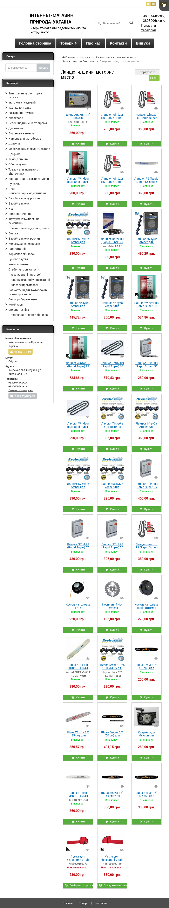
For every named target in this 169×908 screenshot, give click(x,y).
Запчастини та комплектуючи (28, 179)
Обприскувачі (17, 164)
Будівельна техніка (21, 133)
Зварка (13, 233)
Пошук (43, 67)
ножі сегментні (18, 264)
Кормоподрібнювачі (22, 254)
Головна (68, 903)
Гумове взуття (18, 259)
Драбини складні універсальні (29, 280)
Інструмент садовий (22, 102)
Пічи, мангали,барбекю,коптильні (27, 191)
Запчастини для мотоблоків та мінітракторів (27, 292)
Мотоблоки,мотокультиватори (29, 149)
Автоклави (15, 118)
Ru (148, 3)
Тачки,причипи (18, 159)
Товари (67, 43)
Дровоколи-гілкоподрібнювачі (29, 315)
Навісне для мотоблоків (24, 138)
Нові (153, 78)
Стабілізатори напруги (23, 269)
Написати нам (22, 351)
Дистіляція (15, 128)
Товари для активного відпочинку (23, 171)
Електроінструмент (21, 113)
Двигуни (14, 144)
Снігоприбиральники (22, 299)
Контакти (118, 43)
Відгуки (143, 43)
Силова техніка (18, 310)
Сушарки (14, 184)
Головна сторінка (35, 43)
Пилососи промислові (23, 285)
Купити (79, 143)
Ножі (11, 209)
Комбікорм (15, 304)
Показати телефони (148, 27)
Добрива (14, 154)
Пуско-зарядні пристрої (24, 274)
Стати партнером (24, 396)
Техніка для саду (19, 107)
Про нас (93, 43)
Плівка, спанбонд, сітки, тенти (28, 228)
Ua (153, 3)
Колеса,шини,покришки (24, 244)
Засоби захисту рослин (24, 198)
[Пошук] (131, 23)
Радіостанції (17, 249)
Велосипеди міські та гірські (27, 123)
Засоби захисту (18, 203)
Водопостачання (20, 214)
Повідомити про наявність (80, 885)
